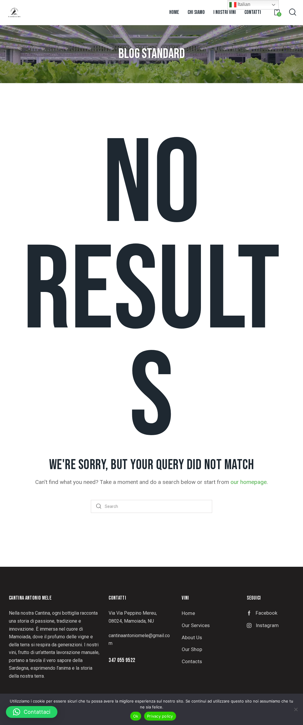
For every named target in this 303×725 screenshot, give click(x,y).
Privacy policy (160, 716)
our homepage (249, 482)
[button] (31, 712)
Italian (243, 4)
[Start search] (99, 506)
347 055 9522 (122, 660)
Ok (135, 716)
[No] (296, 709)
